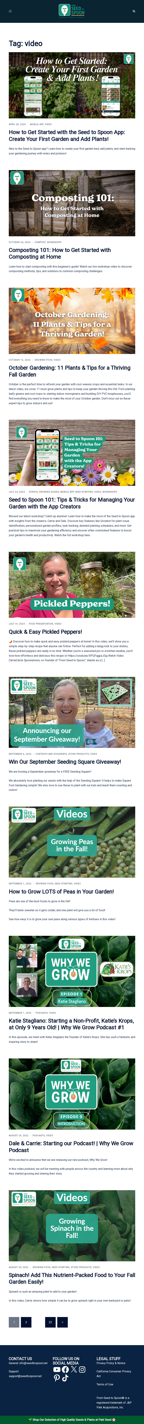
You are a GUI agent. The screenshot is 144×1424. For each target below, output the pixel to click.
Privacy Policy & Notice (111, 1363)
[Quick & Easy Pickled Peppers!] (72, 584)
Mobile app (36, 124)
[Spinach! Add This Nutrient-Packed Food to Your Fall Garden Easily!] (72, 1225)
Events (33, 492)
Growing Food (43, 360)
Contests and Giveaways (51, 754)
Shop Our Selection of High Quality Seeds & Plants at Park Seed (72, 1419)
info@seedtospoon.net (33, 1363)
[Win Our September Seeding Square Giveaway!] (72, 712)
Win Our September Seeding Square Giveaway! (65, 761)
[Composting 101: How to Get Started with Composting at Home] (72, 203)
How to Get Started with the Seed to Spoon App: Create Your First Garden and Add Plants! (67, 135)
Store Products (78, 754)
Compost (40, 242)
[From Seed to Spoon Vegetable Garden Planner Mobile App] (72, 11)
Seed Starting (84, 492)
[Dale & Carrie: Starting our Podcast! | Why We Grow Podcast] (72, 1093)
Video (48, 124)
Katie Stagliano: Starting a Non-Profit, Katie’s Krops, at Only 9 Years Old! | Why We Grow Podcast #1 (71, 1024)
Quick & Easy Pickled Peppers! (45, 631)
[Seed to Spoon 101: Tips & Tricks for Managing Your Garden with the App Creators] (72, 452)
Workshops (54, 242)
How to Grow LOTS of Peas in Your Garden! (61, 891)
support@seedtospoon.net (25, 1376)
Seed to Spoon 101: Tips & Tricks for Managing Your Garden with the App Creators (72, 503)
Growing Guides (49, 492)
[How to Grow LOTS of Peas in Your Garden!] (72, 842)
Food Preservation (41, 624)
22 (50, 1322)
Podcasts (42, 1013)
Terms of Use (105, 1384)
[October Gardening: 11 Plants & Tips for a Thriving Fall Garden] (72, 320)
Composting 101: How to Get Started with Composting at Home (60, 253)
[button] (133, 11)
